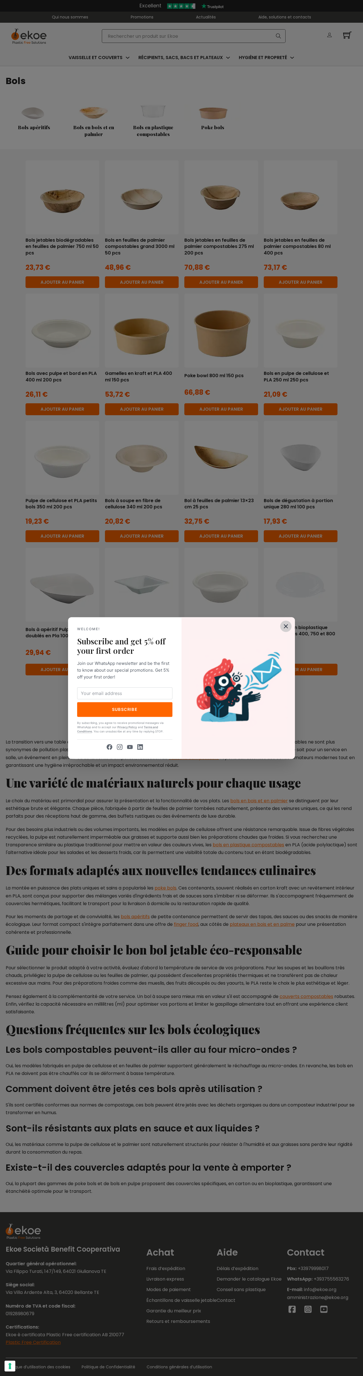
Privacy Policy (127, 727)
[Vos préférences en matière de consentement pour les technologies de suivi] (10, 1366)
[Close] (286, 626)
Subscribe (125, 709)
